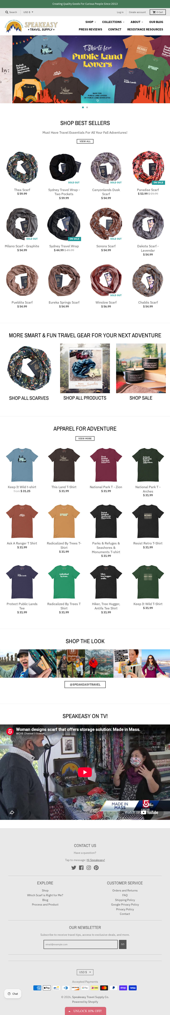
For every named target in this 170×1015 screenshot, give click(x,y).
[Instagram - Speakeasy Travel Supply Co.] (88, 867)
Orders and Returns (125, 890)
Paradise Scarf (148, 190)
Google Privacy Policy (125, 904)
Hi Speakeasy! (96, 860)
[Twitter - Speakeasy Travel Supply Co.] (73, 867)
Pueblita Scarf (22, 302)
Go (122, 944)
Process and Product (45, 904)
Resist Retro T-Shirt (148, 543)
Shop (45, 890)
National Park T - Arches (147, 489)
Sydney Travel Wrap (64, 246)
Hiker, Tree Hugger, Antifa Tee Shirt (106, 606)
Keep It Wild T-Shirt (148, 604)
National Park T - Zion (106, 487)
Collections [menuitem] (112, 22)
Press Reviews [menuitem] (90, 29)
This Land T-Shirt (63, 487)
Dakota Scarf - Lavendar (148, 248)
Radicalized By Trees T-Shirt (64, 545)
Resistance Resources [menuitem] (145, 29)
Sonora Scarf (105, 246)
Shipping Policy (125, 900)
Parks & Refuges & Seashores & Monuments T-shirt (106, 547)
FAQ (125, 895)
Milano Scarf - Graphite (22, 246)
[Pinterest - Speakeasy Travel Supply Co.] (96, 867)
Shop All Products (84, 397)
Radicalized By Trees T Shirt (64, 606)
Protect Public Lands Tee (22, 606)
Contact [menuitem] (114, 29)
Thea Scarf (22, 190)
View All (85, 141)
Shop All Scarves (29, 398)
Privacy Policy (125, 909)
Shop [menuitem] (89, 22)
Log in (120, 12)
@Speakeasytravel (85, 684)
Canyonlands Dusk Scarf (106, 192)
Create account (137, 12)
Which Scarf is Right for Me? (45, 895)
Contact (125, 914)
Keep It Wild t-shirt (22, 487)
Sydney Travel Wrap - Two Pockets (64, 192)
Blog (45, 900)
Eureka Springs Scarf (64, 302)
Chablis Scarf (148, 302)
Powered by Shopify (85, 1002)
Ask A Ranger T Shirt (22, 543)
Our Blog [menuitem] (156, 22)
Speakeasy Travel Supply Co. (90, 997)
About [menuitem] (135, 22)
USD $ (26, 12)
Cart (160, 12)
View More (85, 438)
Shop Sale (141, 397)
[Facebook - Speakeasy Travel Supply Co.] (81, 867)
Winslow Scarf (106, 302)
